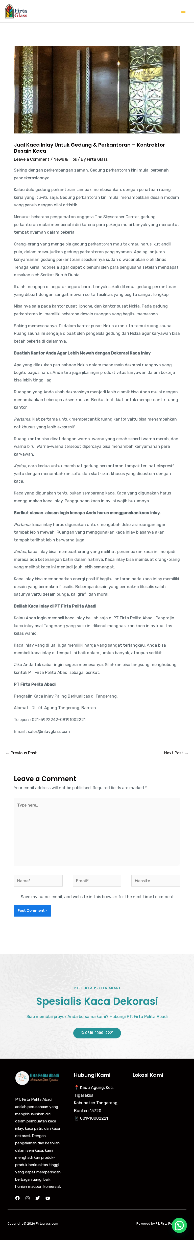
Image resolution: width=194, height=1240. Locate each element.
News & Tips (65, 159)
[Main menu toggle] (183, 11)
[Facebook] (17, 1198)
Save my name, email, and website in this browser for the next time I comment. (98, 896)
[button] (179, 1225)
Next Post (176, 753)
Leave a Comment (32, 159)
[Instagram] (27, 1198)
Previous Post (21, 753)
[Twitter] (37, 1198)
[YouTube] (47, 1198)
